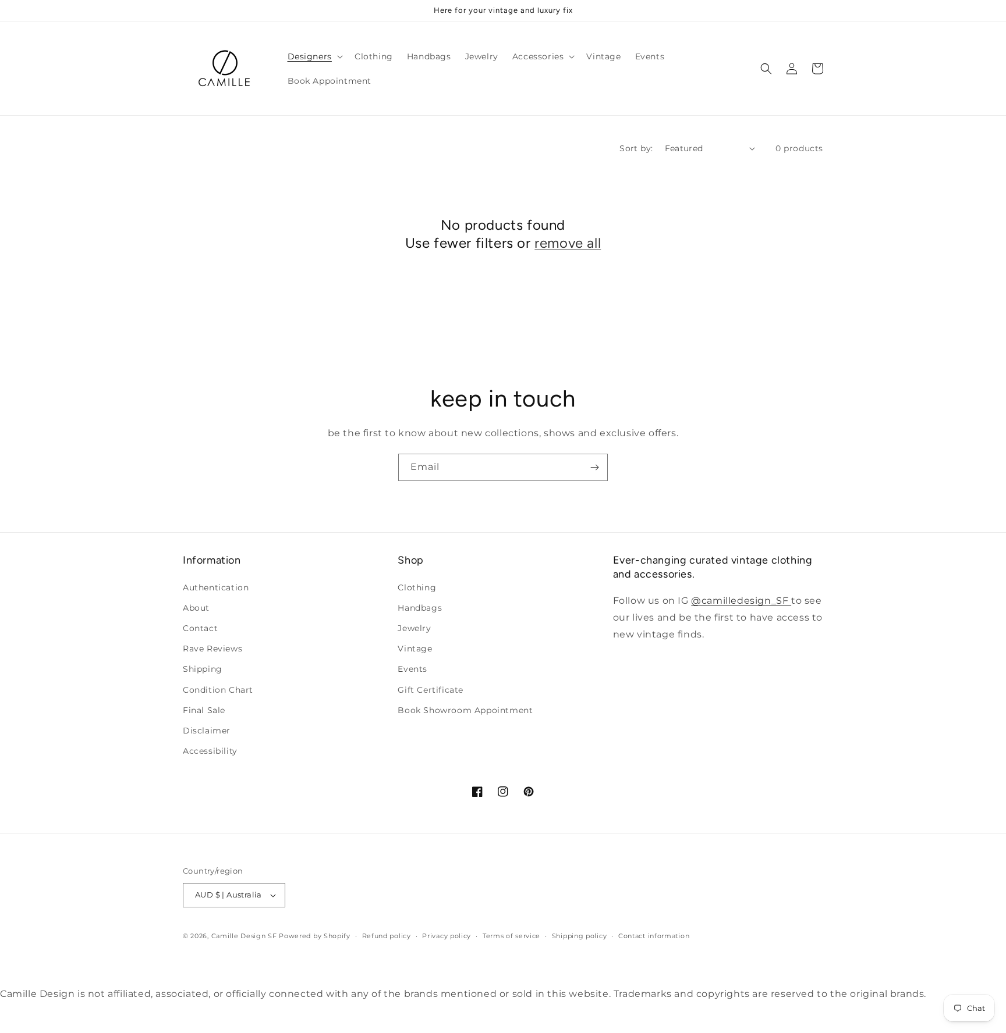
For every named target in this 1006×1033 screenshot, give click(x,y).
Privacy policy (446, 936)
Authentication (216, 587)
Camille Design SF (244, 936)
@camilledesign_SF (741, 600)
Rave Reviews (212, 648)
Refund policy (386, 936)
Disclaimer (207, 730)
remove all (567, 242)
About (196, 608)
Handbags (420, 608)
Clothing (417, 587)
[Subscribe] (594, 467)
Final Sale (204, 710)
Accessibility (210, 751)
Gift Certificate (430, 690)
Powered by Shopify (314, 936)
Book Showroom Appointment (465, 710)
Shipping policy (579, 936)
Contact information (653, 936)
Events (412, 669)
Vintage (415, 648)
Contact (200, 628)
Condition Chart (218, 690)
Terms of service (511, 936)
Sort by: (636, 148)
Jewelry (414, 628)
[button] (314, 56)
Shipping (202, 669)
